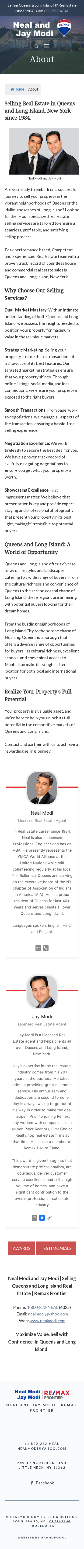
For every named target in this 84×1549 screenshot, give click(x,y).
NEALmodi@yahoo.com (42, 1448)
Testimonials (56, 1248)
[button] (36, 46)
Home (19, 89)
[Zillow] (49, 1221)
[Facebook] (42, 1221)
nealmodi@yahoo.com (48, 1313)
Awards (21, 1248)
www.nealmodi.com (47, 1320)
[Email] (38, 951)
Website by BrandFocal (42, 1537)
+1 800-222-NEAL (42, 1444)
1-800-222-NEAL (42, 1307)
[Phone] (45, 951)
